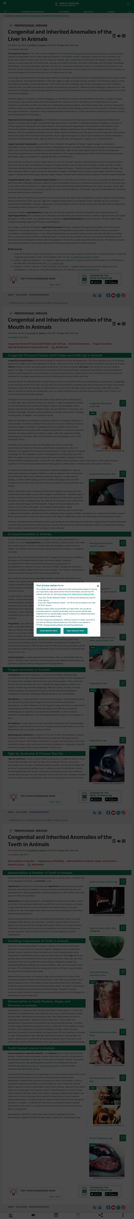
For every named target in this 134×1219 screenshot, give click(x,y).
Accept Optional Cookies (48, 631)
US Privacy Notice (61, 594)
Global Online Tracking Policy (83, 594)
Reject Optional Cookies (75, 631)
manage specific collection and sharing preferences (63, 625)
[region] (67, 609)
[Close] (98, 586)
